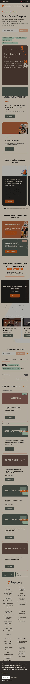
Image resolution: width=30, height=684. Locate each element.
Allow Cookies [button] (6, 677)
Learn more (5, 673)
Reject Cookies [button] (14, 677)
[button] (7, 680)
